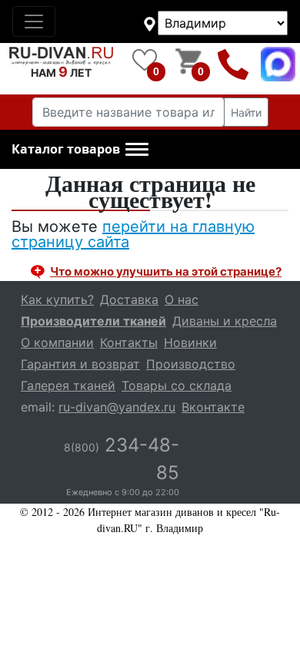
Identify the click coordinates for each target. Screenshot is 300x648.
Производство (190, 364)
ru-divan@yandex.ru (116, 407)
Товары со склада (177, 385)
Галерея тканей (68, 385)
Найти (246, 112)
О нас (181, 299)
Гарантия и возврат (80, 364)
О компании (57, 342)
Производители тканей (93, 321)
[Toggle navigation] (33, 21)
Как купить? (57, 299)
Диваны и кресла (224, 321)
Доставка (129, 299)
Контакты (129, 342)
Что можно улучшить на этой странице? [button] (166, 271)
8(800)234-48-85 (233, 64)
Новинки (190, 342)
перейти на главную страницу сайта (133, 234)
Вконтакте (213, 407)
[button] (80, 149)
